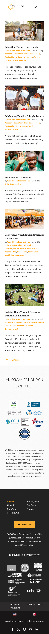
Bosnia (27, 322)
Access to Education (14, 53)
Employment (33, 501)
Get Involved (13, 512)
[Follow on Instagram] (24, 629)
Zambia (22, 60)
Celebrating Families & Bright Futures (24, 116)
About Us (11, 505)
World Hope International (18, 50)
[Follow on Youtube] (30, 629)
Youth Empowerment (14, 255)
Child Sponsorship (32, 53)
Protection (10, 57)
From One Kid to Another (18, 177)
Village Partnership (24, 57)
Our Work (11, 509)
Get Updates (24, 524)
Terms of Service (34, 604)
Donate (10, 501)
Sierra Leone (21, 126)
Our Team (31, 505)
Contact (30, 509)
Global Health (19, 248)
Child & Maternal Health (15, 245)
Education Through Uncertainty (21, 47)
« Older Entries (12, 359)
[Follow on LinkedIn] (36, 629)
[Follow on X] (18, 629)
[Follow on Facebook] (12, 629)
